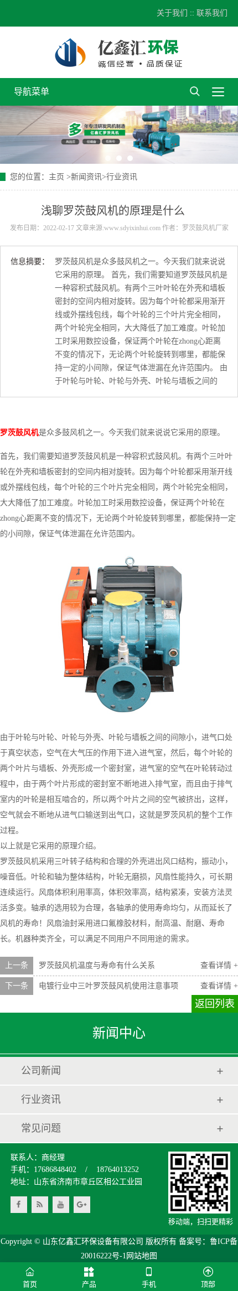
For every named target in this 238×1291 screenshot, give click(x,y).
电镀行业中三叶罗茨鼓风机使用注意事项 (108, 986)
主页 (56, 177)
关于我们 (172, 13)
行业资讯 (121, 177)
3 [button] (130, 158)
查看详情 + (219, 965)
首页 (30, 1284)
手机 (149, 1284)
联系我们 (211, 13)
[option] (119, 135)
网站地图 (141, 1256)
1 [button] (108, 158)
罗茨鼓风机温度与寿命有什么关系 (97, 965)
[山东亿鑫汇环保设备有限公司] (119, 52)
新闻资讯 (86, 177)
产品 (89, 1284)
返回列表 (215, 1003)
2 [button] (119, 158)
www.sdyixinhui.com (132, 228)
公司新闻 (41, 1070)
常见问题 (41, 1128)
